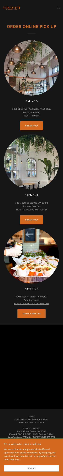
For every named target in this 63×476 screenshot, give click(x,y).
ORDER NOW (31, 126)
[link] (12, 7)
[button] (58, 8)
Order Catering (32, 313)
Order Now (31, 220)
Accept (31, 468)
